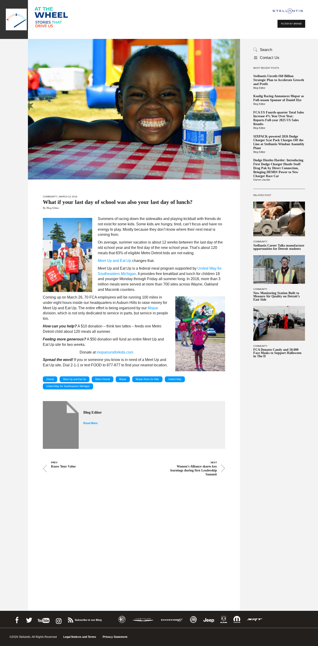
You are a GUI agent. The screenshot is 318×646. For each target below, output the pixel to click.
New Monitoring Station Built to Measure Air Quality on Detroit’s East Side (276, 296)
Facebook (16, 619)
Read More (90, 423)
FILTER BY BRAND (291, 23)
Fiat (193, 619)
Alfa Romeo (122, 619)
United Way (174, 379)
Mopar (122, 379)
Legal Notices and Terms (79, 637)
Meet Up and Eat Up (74, 379)
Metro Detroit (102, 379)
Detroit (50, 379)
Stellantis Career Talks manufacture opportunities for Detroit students (278, 247)
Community (260, 241)
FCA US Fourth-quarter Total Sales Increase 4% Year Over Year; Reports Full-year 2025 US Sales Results (278, 118)
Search (266, 50)
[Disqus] (134, 537)
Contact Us (269, 57)
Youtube (43, 619)
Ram (223, 619)
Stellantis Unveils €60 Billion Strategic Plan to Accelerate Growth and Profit (278, 80)
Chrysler (143, 619)
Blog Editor (259, 87)
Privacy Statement (115, 637)
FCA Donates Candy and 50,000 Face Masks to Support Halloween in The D (277, 353)
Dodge (172, 619)
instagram (58, 619)
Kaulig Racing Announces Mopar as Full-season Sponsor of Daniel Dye (278, 98)
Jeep (209, 619)
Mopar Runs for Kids (147, 379)
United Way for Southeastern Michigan (68, 386)
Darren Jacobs (261, 179)
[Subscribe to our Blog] (70, 619)
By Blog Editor (51, 207)
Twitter (29, 619)
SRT (255, 619)
